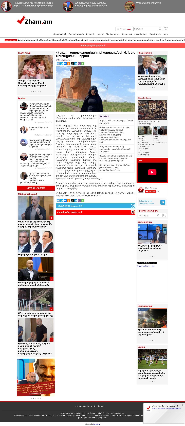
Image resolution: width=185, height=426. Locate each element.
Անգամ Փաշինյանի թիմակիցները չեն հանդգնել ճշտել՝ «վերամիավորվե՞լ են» (115, 167)
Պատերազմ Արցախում (92, 45)
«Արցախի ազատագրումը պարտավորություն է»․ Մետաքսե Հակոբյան (115, 149)
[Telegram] (58, 63)
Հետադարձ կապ (84, 406)
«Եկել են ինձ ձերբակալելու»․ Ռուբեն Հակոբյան (116, 122)
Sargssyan (96, 424)
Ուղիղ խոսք (24, 53)
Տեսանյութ (127, 34)
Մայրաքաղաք (145, 306)
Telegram (75, 206)
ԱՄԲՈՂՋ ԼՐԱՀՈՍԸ (36, 188)
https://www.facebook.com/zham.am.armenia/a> (166, 408)
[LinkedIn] (75, 63)
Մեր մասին (99, 406)
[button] (20, 73)
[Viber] (79, 63)
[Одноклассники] (68, 63)
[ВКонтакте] (65, 63)
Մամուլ (100, 34)
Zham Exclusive (155, 34)
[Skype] (61, 63)
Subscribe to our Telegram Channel (146, 202)
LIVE (140, 160)
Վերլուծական (140, 34)
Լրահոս (22, 98)
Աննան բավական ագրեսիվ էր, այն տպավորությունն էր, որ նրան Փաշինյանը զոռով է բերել (115, 158)
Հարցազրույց (145, 222)
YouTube (74, 212)
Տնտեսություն (112, 34)
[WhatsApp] (82, 63)
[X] (72, 63)
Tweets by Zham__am (145, 266)
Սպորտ (141, 347)
